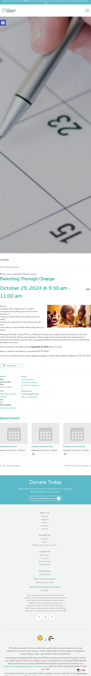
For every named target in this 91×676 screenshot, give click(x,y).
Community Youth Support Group (42, 446)
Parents (13, 408)
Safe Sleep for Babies (11, 466)
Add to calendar (11, 365)
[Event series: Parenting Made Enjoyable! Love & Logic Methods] (65, 454)
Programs (44, 519)
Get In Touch (44, 555)
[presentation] (14, 433)
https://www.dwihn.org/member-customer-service (26, 666)
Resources (45, 526)
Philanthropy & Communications (44, 545)
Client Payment (44, 565)
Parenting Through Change (77, 466)
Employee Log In (44, 6)
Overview (44, 516)
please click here (39, 356)
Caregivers (4, 408)
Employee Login (45, 561)
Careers (44, 523)
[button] (3, 23)
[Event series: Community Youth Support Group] (33, 454)
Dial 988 (44, 590)
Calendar (44, 529)
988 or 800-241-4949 (51, 1)
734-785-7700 (18, 1)
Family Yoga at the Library (8, 446)
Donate (44, 542)
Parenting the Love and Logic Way (74, 446)
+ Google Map (31, 397)
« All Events (4, 260)
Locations (44, 558)
